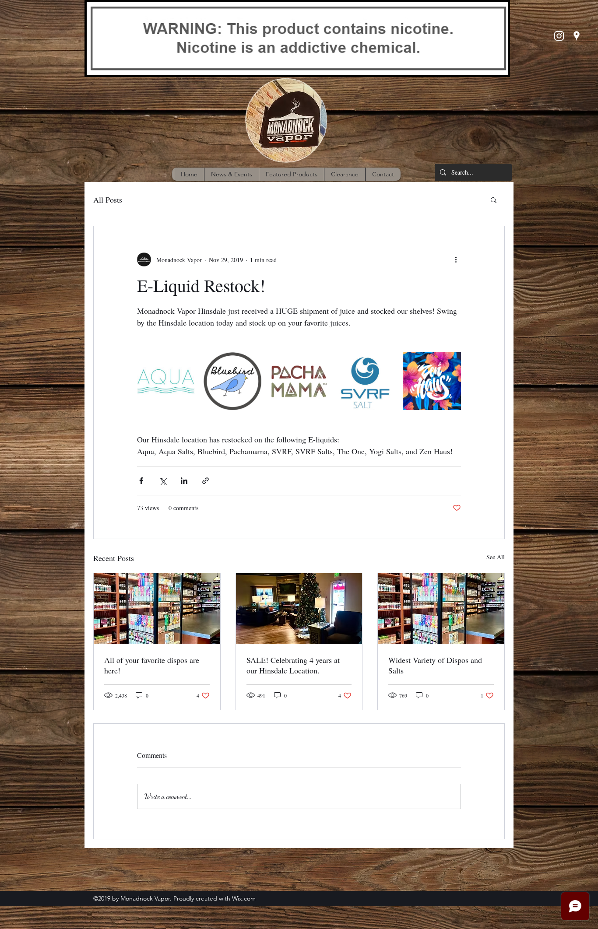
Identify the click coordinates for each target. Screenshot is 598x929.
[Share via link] (205, 481)
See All (495, 557)
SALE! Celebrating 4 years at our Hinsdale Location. (293, 665)
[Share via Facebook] (141, 481)
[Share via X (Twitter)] (162, 481)
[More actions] (455, 259)
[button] (493, 199)
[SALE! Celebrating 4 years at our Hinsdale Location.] (299, 608)
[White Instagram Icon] (559, 35)
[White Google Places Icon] (576, 35)
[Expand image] (166, 381)
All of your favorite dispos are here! (151, 665)
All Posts (107, 199)
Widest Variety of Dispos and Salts (435, 665)
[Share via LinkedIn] (184, 481)
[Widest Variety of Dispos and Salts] (441, 608)
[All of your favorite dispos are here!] (157, 608)
